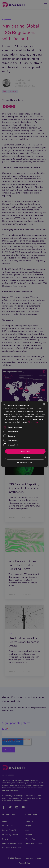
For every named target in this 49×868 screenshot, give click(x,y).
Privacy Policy (33, 422)
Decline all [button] (25, 457)
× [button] (44, 404)
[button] (24, 462)
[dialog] (24, 434)
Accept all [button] (25, 451)
